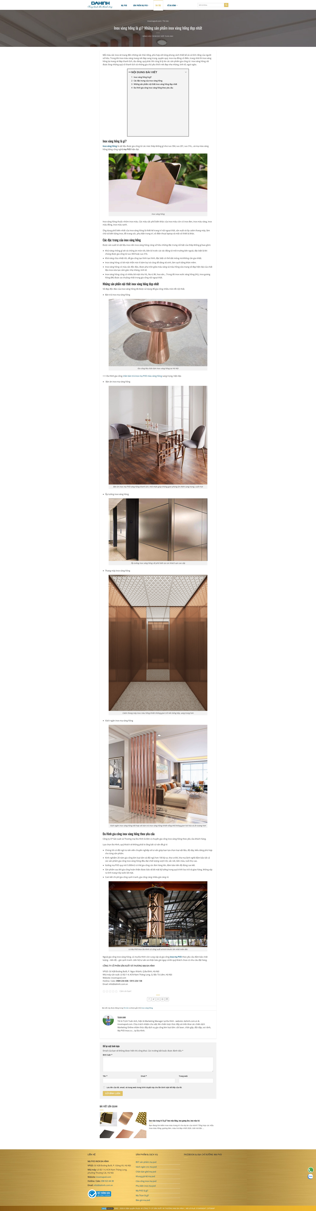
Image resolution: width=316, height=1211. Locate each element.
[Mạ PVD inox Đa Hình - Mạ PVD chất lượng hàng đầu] (101, 5)
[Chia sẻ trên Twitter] (153, 999)
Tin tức (166, 21)
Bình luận (107, 1055)
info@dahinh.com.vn (103, 1185)
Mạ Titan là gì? (142, 1195)
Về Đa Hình (171, 5)
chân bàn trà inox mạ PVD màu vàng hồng (142, 376)
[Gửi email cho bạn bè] (158, 999)
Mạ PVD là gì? (142, 1190)
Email (144, 1076)
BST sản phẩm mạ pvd (146, 1162)
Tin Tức (158, 5)
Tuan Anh (169, 36)
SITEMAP (211, 1208)
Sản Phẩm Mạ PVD (140, 5)
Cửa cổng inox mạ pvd (146, 1181)
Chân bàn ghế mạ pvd (146, 1171)
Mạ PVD (124, 5)
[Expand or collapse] (185, 72)
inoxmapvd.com (154, 21)
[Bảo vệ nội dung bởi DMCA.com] (107, 1208)
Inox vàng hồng (147, 1008)
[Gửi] (226, 5)
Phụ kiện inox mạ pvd (146, 1185)
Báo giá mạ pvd (143, 1200)
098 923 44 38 (107, 1181)
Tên (105, 1076)
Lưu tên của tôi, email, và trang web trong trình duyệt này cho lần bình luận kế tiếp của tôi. (144, 1087)
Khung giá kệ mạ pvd (145, 1176)
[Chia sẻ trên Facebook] (149, 999)
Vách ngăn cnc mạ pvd (146, 1166)
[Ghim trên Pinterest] (162, 999)
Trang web (183, 1076)
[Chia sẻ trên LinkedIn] (167, 999)
